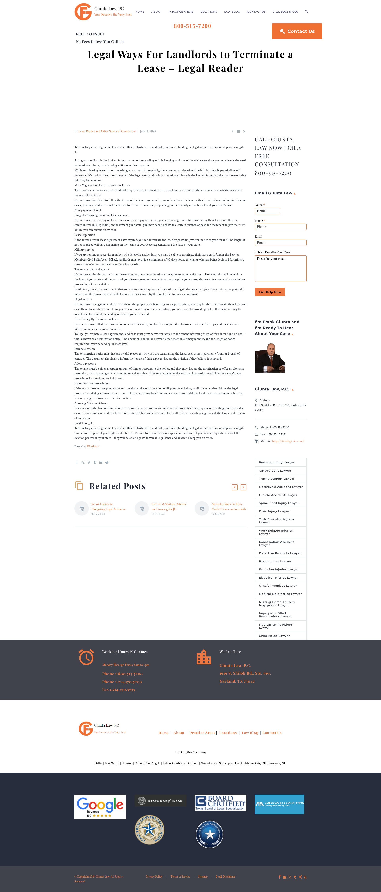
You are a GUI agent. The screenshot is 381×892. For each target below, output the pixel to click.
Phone (260, 220)
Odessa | (140, 763)
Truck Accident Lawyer (277, 478)
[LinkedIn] (100, 462)
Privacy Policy (154, 876)
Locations (228, 732)
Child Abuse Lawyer (274, 636)
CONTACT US (256, 11)
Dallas (98, 763)
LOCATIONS (208, 11)
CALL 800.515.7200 (285, 11)
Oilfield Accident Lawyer (278, 495)
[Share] (300, 877)
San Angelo (153, 763)
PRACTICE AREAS (181, 11)
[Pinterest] (88, 462)
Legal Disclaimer (225, 876)
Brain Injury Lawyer (274, 511)
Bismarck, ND (277, 763)
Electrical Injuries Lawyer (278, 577)
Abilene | (182, 763)
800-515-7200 (192, 26)
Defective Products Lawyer (280, 553)
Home (164, 732)
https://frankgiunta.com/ (288, 441)
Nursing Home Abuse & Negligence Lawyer (277, 603)
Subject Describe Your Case (272, 252)
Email (258, 236)
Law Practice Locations (190, 752)
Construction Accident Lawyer (276, 543)
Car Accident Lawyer (275, 470)
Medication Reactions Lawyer (276, 626)
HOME (139, 11)
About (179, 732)
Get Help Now (270, 292)
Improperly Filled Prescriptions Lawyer (275, 614)
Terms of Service (180, 876)
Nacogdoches (209, 763)
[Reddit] (106, 462)
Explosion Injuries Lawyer (279, 569)
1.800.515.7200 (279, 427)
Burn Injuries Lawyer (275, 561)
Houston (127, 763)
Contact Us (297, 31)
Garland (193, 763)
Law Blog (250, 732)
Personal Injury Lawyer (276, 462)
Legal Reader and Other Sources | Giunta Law (107, 131)
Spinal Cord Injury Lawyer (279, 503)
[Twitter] (83, 462)
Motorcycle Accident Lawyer (281, 487)
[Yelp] (305, 877)
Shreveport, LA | (230, 763)
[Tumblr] (94, 462)
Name (260, 204)
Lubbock (168, 763)
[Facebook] (77, 462)
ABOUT (156, 11)
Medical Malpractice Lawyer (280, 594)
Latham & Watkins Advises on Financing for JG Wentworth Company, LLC (169, 509)
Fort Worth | (113, 763)
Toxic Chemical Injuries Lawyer (277, 521)
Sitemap (203, 876)
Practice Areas (202, 732)
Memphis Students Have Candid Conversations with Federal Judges (229, 509)
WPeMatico (93, 446)
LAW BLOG (232, 11)
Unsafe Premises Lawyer (278, 585)
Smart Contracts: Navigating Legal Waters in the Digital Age (108, 509)
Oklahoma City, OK (253, 763)
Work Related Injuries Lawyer (276, 532)
